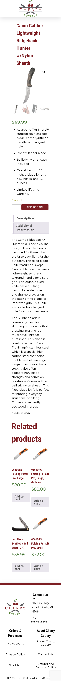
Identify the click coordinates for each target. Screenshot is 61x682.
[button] (44, 72)
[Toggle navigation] (8, 8)
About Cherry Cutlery (45, 643)
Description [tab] (25, 218)
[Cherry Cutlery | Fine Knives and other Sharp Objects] (30, 8)
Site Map (15, 665)
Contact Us (45, 654)
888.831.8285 (38, 621)
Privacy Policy (15, 654)
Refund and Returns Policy (46, 665)
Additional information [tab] (25, 228)
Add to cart (35, 207)
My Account (15, 643)
